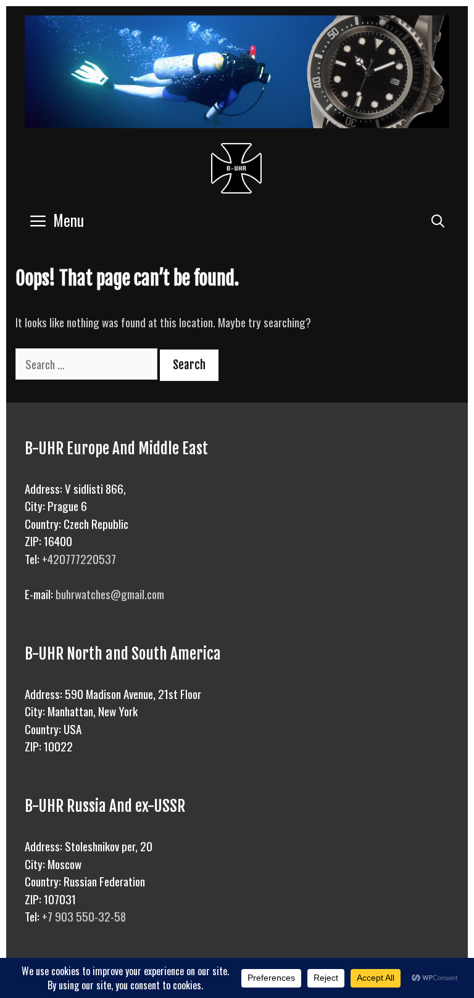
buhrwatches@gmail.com (110, 593)
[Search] (437, 220)
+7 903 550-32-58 (84, 916)
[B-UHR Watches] (237, 165)
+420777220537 (79, 558)
